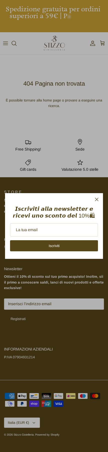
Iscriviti (54, 246)
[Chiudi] (96, 199)
